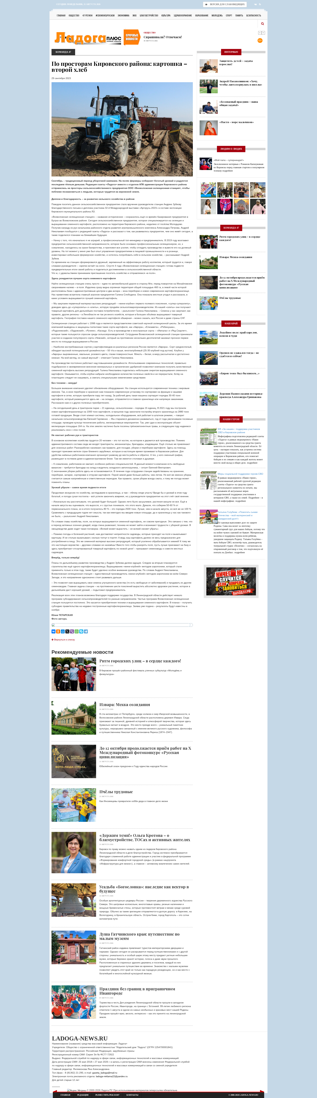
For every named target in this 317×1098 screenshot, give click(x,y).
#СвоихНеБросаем (105, 15)
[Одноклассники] (58, 631)
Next (263, 32)
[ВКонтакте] (53, 631)
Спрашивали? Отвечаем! (163, 37)
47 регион (87, 15)
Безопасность (253, 15)
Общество (74, 15)
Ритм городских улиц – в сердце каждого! (140, 660)
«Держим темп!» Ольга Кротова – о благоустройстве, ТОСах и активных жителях (144, 837)
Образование (201, 15)
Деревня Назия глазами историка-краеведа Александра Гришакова (241, 395)
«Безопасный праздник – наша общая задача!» (238, 103)
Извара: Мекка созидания (124, 704)
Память (239, 15)
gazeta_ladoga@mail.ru (104, 1072)
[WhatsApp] (77, 631)
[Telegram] (86, 631)
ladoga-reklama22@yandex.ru (112, 1076)
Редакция (82, 1095)
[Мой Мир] (63, 631)
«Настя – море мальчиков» (236, 122)
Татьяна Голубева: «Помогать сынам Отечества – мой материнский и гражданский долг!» (238, 515)
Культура (165, 15)
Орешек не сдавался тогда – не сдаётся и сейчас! (239, 354)
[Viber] (72, 631)
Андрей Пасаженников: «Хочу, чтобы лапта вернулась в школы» (240, 83)
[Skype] (81, 631)
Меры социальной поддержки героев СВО (240, 474)
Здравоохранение (183, 15)
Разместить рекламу (107, 1095)
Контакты (132, 1095)
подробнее (227, 171)
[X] (67, 631)
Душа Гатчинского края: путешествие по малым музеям (139, 936)
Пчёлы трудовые (116, 791)
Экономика (123, 15)
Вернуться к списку (64, 639)
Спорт (229, 15)
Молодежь (217, 15)
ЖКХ (135, 15)
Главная (61, 15)
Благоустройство (149, 15)
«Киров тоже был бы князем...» (239, 373)
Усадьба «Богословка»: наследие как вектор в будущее (144, 889)
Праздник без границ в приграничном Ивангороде (137, 991)
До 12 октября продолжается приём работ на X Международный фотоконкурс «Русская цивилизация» (145, 752)
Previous (260, 32)
